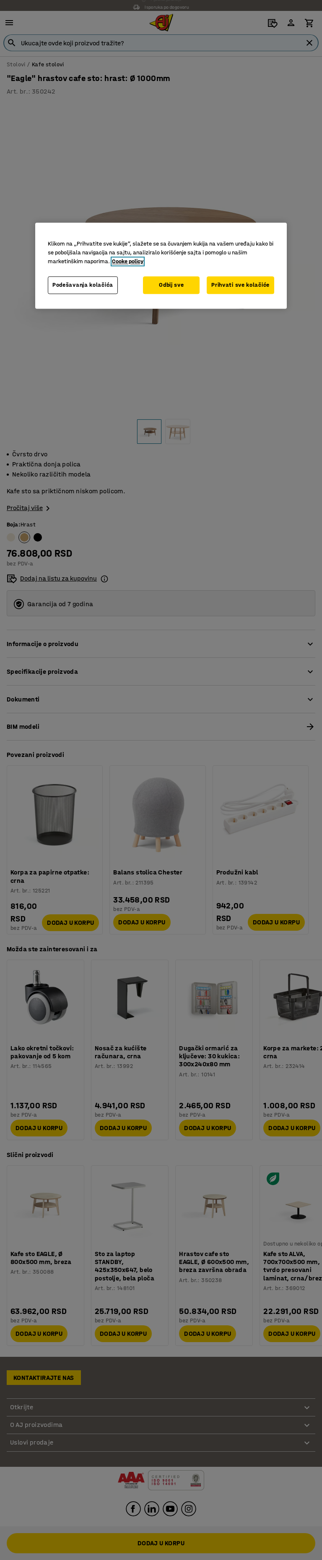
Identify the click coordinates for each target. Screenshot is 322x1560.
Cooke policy (127, 261)
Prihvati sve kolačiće (240, 285)
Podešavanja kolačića (82, 285)
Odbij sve (171, 285)
